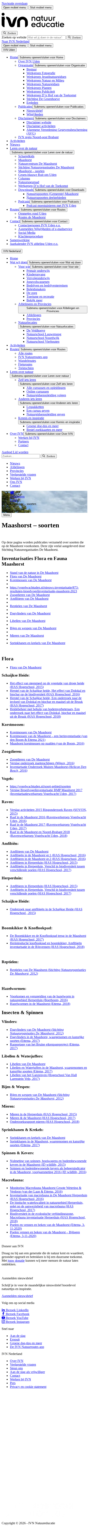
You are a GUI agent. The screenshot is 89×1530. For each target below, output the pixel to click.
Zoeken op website (14, 37)
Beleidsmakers (36, 289)
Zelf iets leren (27, 380)
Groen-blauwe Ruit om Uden (37, 174)
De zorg (31, 293)
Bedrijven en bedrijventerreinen (47, 285)
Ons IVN (16, 482)
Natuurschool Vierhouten (42, 341)
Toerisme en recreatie (40, 296)
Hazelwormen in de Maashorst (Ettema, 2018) (40, 1003)
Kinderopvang (35, 274)
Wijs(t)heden (34, 114)
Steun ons (16, 1368)
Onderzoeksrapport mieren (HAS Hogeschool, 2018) (44, 1121)
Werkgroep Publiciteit (40, 91)
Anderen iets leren (30, 399)
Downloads (25, 189)
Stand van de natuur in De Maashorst (34, 572)
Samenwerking (20, 240)
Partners (23, 441)
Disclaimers (26, 118)
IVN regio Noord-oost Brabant (38, 137)
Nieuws (15, 144)
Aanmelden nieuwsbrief (17, 1296)
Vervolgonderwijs (38, 278)
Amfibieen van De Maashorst (29, 598)
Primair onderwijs (38, 270)
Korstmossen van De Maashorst (31, 580)
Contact (15, 221)
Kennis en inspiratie (31, 418)
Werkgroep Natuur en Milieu (45, 80)
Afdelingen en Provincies (34, 304)
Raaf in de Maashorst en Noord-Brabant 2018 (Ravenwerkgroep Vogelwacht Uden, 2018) (40, 833)
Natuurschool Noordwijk (42, 338)
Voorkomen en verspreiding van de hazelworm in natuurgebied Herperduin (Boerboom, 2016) (42, 998)
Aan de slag (17, 1335)
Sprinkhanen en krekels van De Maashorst (37, 643)
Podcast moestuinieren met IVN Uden (51, 205)
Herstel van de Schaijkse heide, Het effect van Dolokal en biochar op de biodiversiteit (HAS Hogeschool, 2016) (47, 692)
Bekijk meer (34, 300)
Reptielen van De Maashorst (28, 606)
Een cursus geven (37, 410)
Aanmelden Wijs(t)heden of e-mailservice (45, 229)
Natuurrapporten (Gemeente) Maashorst (52, 194)
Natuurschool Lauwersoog (43, 334)
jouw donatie (16, 1260)
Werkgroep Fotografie (40, 73)
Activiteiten (17, 141)
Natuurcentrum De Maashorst (37, 163)
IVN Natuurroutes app (33, 357)
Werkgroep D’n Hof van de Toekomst (51, 95)
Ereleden (32, 102)
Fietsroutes (25, 364)
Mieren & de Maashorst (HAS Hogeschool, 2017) (42, 1118)
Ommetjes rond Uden (32, 213)
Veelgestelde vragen (23, 474)
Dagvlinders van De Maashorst (30, 613)
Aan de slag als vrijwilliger (27, 1372)
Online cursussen (37, 391)
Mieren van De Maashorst (27, 635)
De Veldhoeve (35, 330)
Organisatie (25, 65)
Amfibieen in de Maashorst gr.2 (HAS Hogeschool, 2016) (48, 859)
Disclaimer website (38, 122)
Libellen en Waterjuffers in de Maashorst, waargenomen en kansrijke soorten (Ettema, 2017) (48, 1069)
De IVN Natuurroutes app (27, 1347)
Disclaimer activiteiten (40, 126)
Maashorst (25, 160)
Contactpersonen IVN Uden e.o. (39, 225)
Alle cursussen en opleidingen (46, 388)
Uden (13, 500)
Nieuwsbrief (34, 110)
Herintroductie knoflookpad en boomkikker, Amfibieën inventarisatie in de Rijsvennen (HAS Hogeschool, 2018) (47, 945)
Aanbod (7, 452)
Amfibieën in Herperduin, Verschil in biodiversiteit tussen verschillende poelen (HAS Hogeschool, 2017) (47, 868)
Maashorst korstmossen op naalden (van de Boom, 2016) (47, 743)
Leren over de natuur (23, 148)
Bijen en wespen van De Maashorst (33, 628)
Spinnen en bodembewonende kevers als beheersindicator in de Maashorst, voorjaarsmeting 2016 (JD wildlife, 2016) (48, 1170)
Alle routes (25, 353)
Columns (24, 178)
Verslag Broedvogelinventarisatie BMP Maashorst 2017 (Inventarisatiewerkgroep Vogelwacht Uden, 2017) (46, 792)
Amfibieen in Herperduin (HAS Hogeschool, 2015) (43, 862)
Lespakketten (35, 407)
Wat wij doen (18, 262)
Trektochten (26, 368)
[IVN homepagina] (35, 29)
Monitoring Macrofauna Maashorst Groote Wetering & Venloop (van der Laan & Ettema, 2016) (45, 1189)
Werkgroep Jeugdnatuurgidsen (46, 76)
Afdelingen (33, 315)
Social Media (26, 232)
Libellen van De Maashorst (27, 621)
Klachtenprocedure (30, 236)
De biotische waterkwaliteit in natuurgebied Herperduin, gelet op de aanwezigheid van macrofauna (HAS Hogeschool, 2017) (46, 1206)
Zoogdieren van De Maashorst (30, 595)
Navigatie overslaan (15, 3)
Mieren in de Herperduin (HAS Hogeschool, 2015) (43, 1114)
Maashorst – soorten (31, 171)
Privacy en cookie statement (28, 1386)
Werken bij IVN (28, 437)
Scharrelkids (26, 156)
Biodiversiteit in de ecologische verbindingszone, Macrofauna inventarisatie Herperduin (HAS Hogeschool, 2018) (47, 1217)
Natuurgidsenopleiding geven (45, 414)
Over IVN (16, 433)
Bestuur (31, 69)
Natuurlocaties (27, 322)
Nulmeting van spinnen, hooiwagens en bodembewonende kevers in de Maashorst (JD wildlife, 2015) (48, 1162)
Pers (13, 1383)
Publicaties (25, 106)
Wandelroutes (27, 360)
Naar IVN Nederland (15, 41)
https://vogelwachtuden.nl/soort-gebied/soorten (40, 786)
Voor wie (24, 266)
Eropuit (15, 1339)
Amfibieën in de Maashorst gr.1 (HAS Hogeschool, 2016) (48, 855)
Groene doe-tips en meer (42, 426)
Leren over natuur (21, 372)
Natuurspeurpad (28, 182)
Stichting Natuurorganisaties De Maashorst (46, 167)
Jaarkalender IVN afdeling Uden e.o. (34, 244)
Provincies (33, 319)
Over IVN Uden (29, 61)
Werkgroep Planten (39, 88)
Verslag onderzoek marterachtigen (42, 763)
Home (14, 57)
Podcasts (24, 201)
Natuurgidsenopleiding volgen (46, 395)
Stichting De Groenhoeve (43, 99)
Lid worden (20, 452)
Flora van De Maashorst (25, 576)
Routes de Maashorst (32, 217)
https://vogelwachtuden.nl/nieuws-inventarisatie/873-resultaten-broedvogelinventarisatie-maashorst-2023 (44, 589)
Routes (14, 209)
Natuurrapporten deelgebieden (46, 197)
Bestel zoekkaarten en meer (44, 429)
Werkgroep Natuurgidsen (42, 84)
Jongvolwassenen (37, 282)
